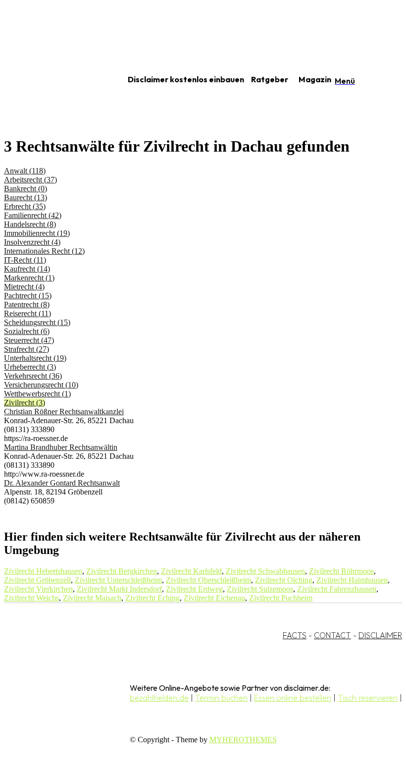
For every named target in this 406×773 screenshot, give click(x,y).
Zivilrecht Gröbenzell (37, 580)
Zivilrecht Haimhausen (352, 580)
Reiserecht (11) (27, 313)
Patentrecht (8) (27, 304)
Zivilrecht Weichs (31, 598)
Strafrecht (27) (26, 349)
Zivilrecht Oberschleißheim (208, 580)
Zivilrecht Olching (283, 580)
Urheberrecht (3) (30, 367)
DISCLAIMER (380, 635)
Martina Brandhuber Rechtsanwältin (60, 447)
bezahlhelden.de (159, 698)
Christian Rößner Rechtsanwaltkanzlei (64, 411)
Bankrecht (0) (25, 188)
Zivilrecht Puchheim (280, 598)
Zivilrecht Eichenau (214, 598)
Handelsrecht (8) (30, 224)
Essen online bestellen (292, 698)
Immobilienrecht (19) (37, 233)
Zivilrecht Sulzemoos (260, 589)
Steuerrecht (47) (29, 340)
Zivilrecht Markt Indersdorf (119, 589)
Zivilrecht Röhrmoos (341, 571)
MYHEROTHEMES (243, 739)
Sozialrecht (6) (27, 331)
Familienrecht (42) (32, 215)
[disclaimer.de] (53, 80)
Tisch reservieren (368, 698)
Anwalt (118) (25, 170)
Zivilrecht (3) (24, 402)
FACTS (294, 635)
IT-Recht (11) (25, 260)
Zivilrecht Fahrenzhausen (336, 589)
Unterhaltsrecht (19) (35, 358)
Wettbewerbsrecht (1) (37, 393)
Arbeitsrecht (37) (30, 179)
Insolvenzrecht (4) (32, 242)
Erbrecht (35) (25, 206)
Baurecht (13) (25, 197)
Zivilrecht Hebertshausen (43, 571)
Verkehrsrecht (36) (33, 376)
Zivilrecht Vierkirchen (38, 589)
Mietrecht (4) (24, 286)
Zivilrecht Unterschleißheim (118, 580)
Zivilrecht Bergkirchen (121, 571)
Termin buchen (221, 698)
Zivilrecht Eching (152, 598)
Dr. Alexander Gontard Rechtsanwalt (62, 483)
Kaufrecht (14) (27, 269)
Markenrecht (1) (29, 278)
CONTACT (332, 635)
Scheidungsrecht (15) (37, 322)
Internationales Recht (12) (44, 251)
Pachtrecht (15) (27, 295)
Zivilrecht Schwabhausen (265, 571)
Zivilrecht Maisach (92, 598)
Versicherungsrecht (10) (41, 385)
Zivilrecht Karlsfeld (191, 571)
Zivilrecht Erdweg (194, 589)
